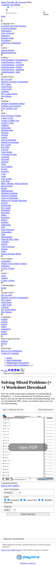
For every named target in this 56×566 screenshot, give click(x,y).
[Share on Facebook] (9, 370)
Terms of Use (5, 550)
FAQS (13, 550)
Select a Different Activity (13, 410)
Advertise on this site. (28, 563)
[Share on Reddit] (15, 370)
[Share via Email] (18, 370)
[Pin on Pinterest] (12, 370)
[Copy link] (22, 370)
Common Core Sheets (10, 5)
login (3, 16)
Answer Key (32, 500)
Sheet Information (45, 410)
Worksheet (15, 500)
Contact (18, 550)
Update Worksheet (28, 514)
